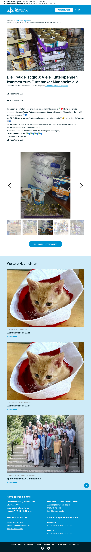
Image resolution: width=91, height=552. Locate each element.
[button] (81, 185)
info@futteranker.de (55, 511)
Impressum (28, 544)
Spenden (64, 86)
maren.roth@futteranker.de (18, 508)
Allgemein (26, 21)
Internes (57, 86)
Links (20, 544)
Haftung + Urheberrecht (45, 544)
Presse (13, 544)
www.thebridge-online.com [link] (33, 118)
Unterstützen (64, 10)
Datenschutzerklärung (68, 544)
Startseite (19, 21)
